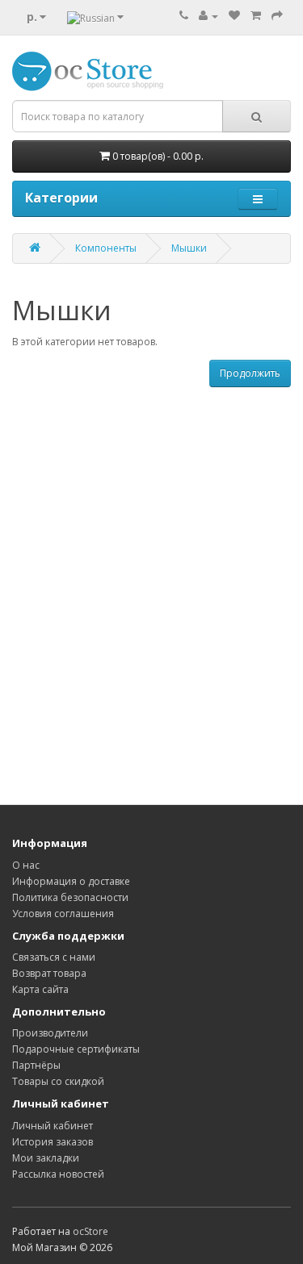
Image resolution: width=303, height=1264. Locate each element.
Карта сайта (40, 989)
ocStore (90, 1231)
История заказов (52, 1142)
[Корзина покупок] (255, 16)
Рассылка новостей (58, 1174)
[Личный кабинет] (208, 16)
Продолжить (250, 373)
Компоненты (106, 248)
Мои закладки (45, 1158)
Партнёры (36, 1065)
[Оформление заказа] (277, 16)
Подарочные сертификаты (76, 1049)
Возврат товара (49, 973)
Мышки (189, 248)
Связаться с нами (53, 957)
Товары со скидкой (58, 1081)
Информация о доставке (71, 881)
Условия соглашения (63, 913)
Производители (50, 1033)
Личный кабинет (52, 1126)
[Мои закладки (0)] (234, 16)
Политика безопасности (70, 897)
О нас (26, 865)
